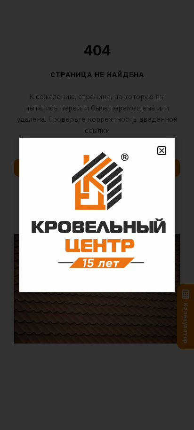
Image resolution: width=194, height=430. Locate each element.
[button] (161, 150)
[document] (97, 215)
